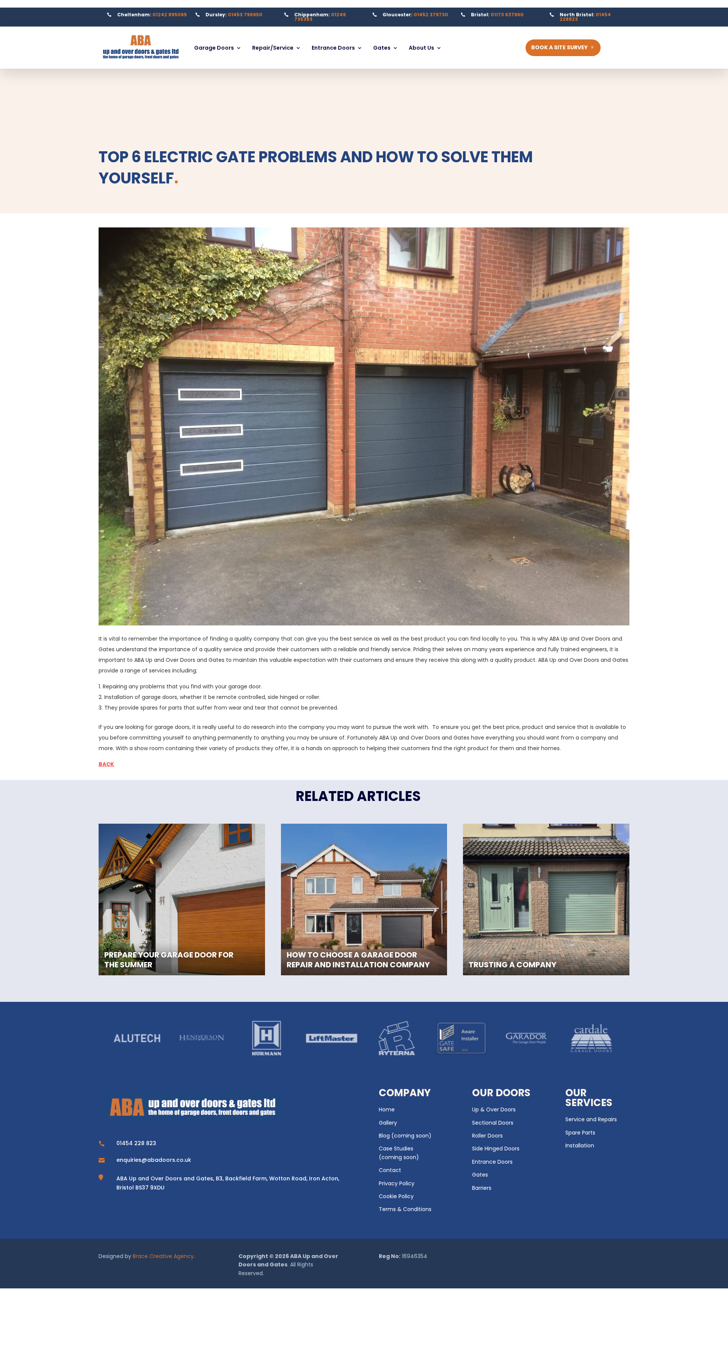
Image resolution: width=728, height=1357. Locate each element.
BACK (106, 764)
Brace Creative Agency (163, 1256)
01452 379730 (431, 14)
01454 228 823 (136, 1143)
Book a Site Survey (559, 47)
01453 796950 (245, 14)
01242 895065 (169, 14)
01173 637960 (507, 14)
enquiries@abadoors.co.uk (153, 1160)
